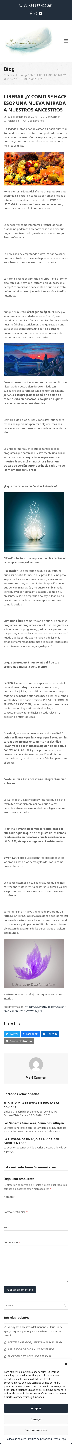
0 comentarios (36, 120)
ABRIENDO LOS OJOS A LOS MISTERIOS (31, 1349)
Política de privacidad (40, 1439)
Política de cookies (16, 1439)
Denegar (36, 1419)
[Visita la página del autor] (36, 1064)
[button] (66, 1364)
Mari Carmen (52, 116)
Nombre (10, 1197)
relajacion (13, 120)
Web (6, 1227)
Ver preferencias (36, 1430)
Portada (8, 75)
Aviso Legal (60, 1439)
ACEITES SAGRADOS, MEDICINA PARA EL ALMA (35, 1342)
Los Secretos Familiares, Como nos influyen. (34, 1123)
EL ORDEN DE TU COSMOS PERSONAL (30, 1356)
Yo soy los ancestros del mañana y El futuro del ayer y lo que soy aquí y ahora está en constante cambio (33, 1331)
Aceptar (36, 1408)
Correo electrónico (16, 1212)
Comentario (12, 1242)
